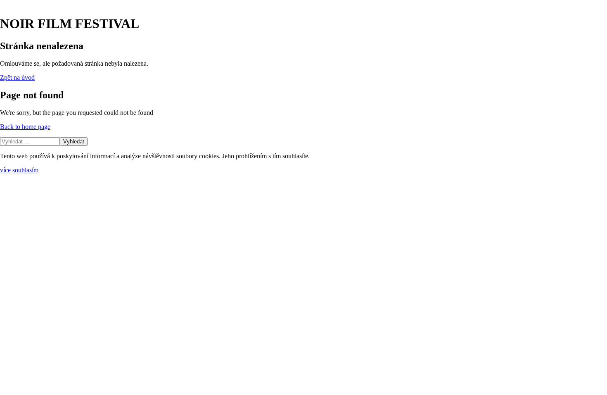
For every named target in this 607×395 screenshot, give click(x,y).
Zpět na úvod (17, 77)
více (5, 170)
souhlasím (25, 170)
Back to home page (25, 126)
